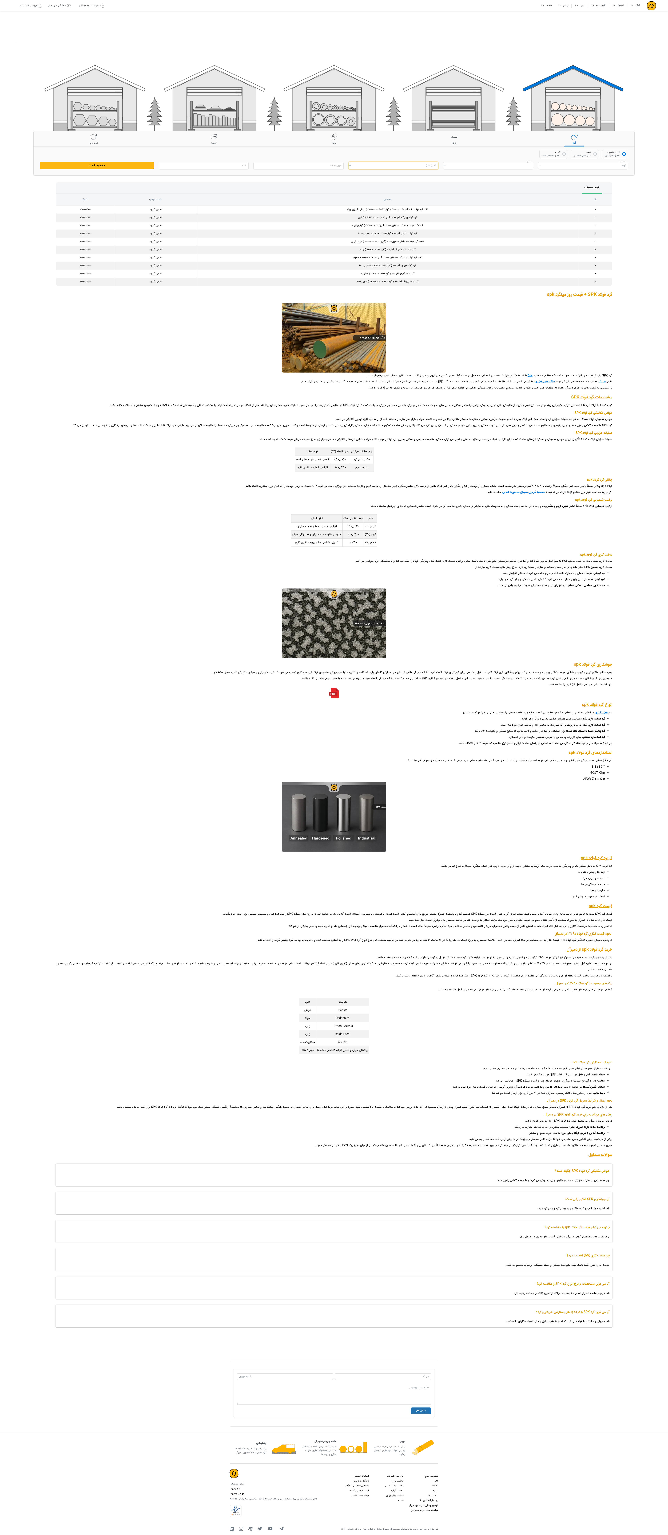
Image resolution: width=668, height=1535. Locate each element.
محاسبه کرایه (397, 1491)
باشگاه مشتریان (361, 1481)
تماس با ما (433, 1496)
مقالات (435, 1486)
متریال (622, 162)
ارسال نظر (421, 1411)
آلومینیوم (601, 5)
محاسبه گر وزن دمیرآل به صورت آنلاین (523, 492)
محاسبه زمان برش (395, 1496)
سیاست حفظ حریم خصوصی (424, 1510)
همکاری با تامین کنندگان (357, 1486)
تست (401, 1500)
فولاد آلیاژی (601, 712)
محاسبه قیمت (97, 165)
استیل (620, 5)
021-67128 (235, 1489)
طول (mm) (335, 166)
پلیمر (565, 5)
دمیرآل (602, 381)
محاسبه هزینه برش (394, 1486)
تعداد (244, 166)
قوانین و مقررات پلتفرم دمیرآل (423, 1505)
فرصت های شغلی (360, 1496)
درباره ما (434, 1491)
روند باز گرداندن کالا (428, 1500)
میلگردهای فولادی (545, 381)
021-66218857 (237, 1494)
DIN (530, 375)
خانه (436, 1481)
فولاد (637, 5)
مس (582, 5)
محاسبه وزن (398, 1481)
